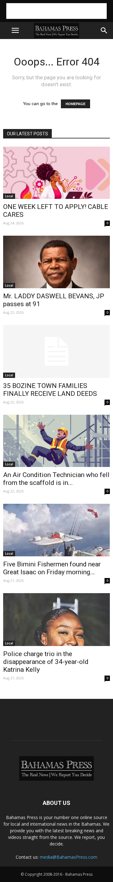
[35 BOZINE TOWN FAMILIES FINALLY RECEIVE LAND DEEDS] (56, 351)
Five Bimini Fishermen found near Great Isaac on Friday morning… (52, 568)
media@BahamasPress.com (68, 857)
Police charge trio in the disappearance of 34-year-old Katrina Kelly (46, 661)
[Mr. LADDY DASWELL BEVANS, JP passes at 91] (56, 262)
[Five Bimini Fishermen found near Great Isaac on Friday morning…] (56, 530)
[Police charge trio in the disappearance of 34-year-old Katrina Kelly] (56, 619)
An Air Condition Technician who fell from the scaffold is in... (56, 478)
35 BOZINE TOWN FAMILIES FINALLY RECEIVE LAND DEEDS (50, 389)
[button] (104, 30)
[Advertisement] (56, 11)
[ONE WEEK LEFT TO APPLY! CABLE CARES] (56, 173)
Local (9, 196)
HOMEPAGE (75, 104)
